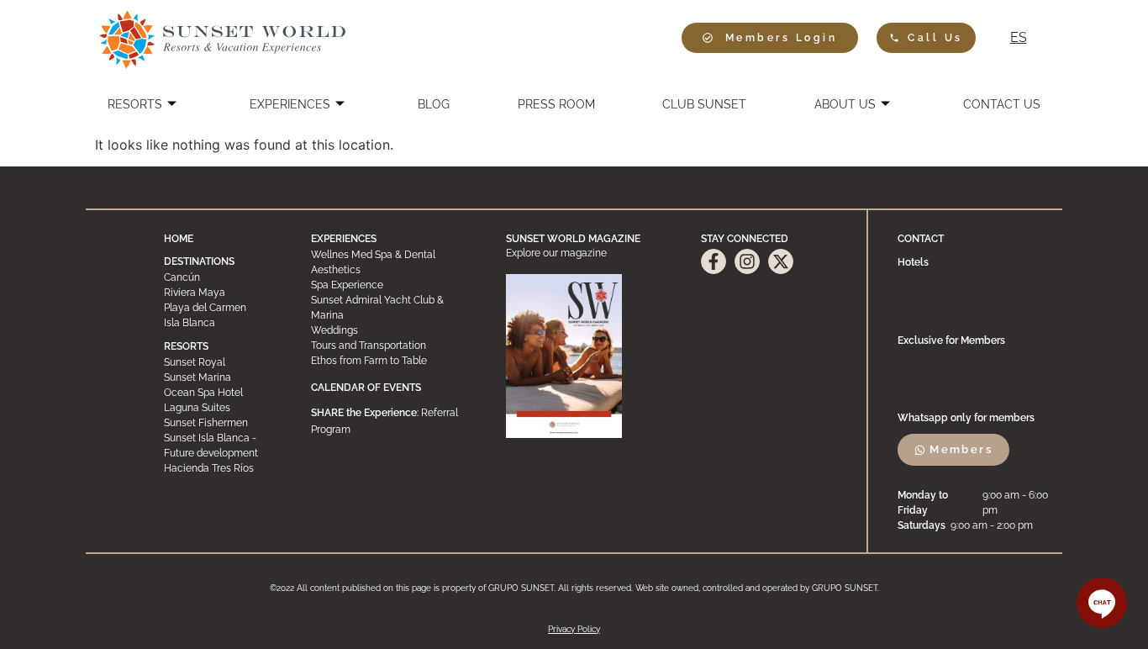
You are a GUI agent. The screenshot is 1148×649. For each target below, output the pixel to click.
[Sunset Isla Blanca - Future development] (222, 445)
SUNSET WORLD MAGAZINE (573, 239)
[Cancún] (222, 277)
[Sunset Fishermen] (222, 422)
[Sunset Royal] (222, 362)
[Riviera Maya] (222, 292)
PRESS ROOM (556, 104)
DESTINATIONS (199, 261)
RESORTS (135, 104)
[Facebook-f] (713, 261)
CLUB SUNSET (704, 104)
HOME (178, 239)
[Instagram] (747, 261)
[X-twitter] (780, 261)
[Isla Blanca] (222, 322)
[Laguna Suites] (222, 407)
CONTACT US (1001, 104)
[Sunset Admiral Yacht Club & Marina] (394, 308)
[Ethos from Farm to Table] (394, 360)
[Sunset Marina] (222, 377)
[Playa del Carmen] (222, 307)
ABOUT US (845, 104)
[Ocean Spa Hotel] (222, 392)
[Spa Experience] (394, 285)
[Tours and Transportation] (394, 345)
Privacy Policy (574, 629)
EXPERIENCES (290, 104)
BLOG (434, 104)
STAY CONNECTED (744, 239)
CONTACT (921, 239)
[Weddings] (394, 330)
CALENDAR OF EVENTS (366, 387)
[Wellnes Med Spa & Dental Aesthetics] (394, 262)
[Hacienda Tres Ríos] (222, 468)
